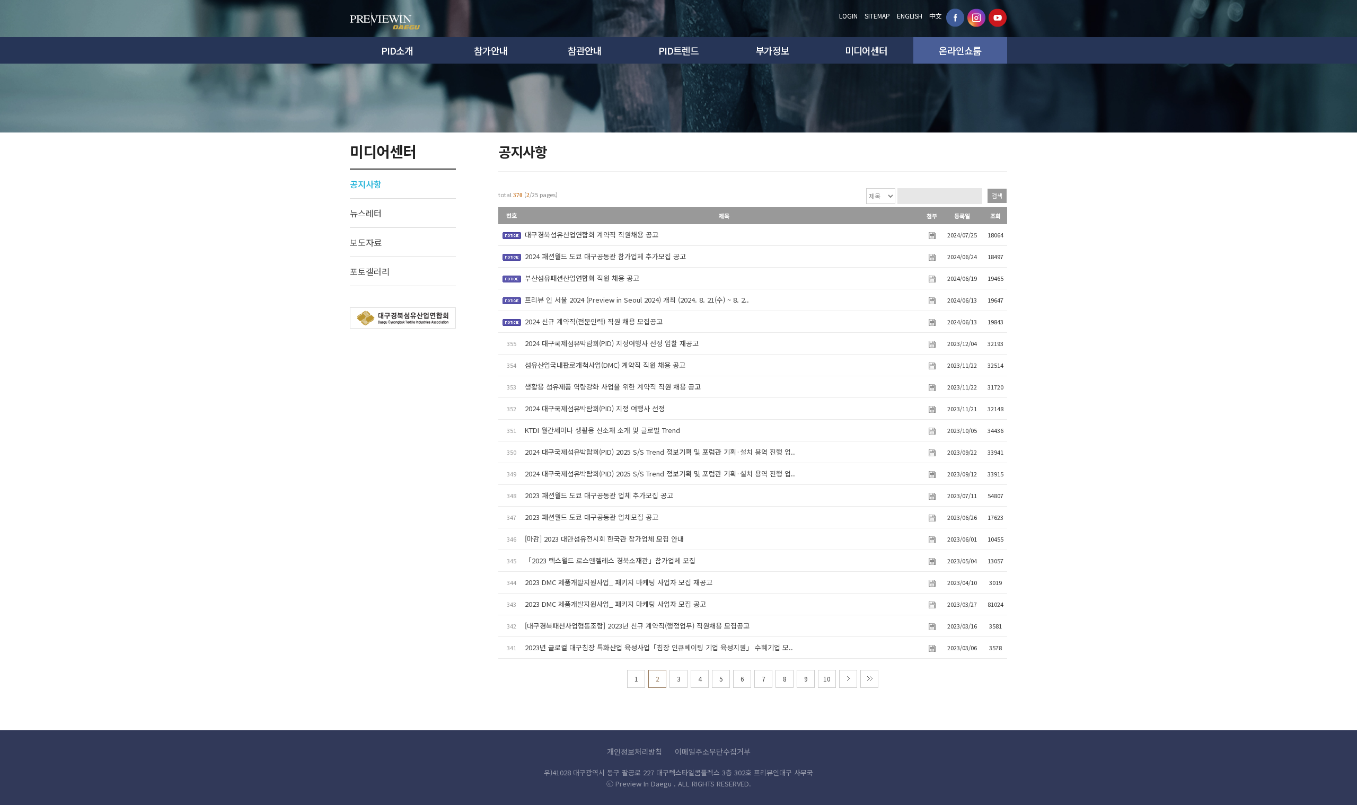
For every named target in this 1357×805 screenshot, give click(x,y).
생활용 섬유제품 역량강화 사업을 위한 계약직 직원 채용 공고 (613, 387)
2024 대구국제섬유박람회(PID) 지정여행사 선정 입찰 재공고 (612, 343)
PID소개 (397, 50)
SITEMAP (877, 15)
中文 (935, 15)
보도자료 (366, 242)
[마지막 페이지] (869, 679)
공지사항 (366, 184)
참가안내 (491, 50)
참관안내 (585, 50)
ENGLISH (909, 15)
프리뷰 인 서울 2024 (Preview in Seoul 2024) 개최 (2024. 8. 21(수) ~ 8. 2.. (637, 300)
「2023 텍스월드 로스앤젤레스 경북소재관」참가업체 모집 (610, 560)
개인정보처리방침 (634, 751)
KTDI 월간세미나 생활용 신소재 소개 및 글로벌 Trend (602, 430)
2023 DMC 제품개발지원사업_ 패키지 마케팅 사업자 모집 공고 (615, 604)
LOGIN (848, 15)
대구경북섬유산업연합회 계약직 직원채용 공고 (591, 234)
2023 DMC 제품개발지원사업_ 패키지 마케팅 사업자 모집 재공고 (618, 582)
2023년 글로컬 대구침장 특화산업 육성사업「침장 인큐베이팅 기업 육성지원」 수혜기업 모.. (659, 647)
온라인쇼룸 (960, 50)
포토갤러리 (370, 271)
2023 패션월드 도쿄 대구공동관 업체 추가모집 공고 (599, 495)
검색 (997, 195)
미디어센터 (866, 50)
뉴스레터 (366, 213)
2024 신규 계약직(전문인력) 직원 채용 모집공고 (594, 321)
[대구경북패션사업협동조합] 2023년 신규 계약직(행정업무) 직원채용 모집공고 (637, 626)
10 (827, 678)
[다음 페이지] (848, 679)
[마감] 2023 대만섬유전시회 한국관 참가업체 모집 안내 (604, 539)
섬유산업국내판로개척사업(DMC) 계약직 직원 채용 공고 (605, 365)
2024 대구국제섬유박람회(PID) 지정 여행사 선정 (595, 408)
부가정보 (772, 50)
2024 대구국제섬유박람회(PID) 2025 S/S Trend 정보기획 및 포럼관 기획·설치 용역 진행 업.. (660, 452)
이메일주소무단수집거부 (713, 751)
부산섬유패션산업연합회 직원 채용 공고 (582, 278)
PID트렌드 (678, 50)
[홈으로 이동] (385, 18)
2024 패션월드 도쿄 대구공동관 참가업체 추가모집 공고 (605, 256)
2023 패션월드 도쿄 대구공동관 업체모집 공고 (591, 517)
